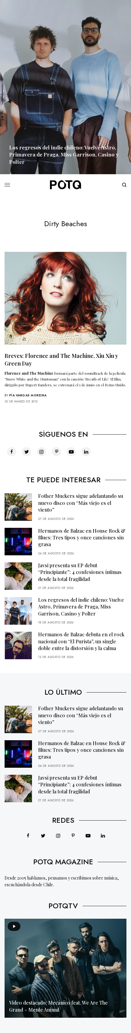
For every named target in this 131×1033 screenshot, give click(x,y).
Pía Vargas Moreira (28, 395)
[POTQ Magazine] (65, 184)
